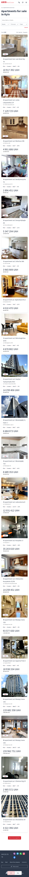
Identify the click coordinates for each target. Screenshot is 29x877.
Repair (21, 24)
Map (18, 873)
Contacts (24, 862)
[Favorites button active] (22, 2)
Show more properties (14, 838)
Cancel (26, 27)
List (11, 873)
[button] (26, 44)
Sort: (17, 32)
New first (20, 32)
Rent (6, 862)
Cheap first (25, 32)
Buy (2, 862)
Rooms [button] (3, 24)
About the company (15, 862)
